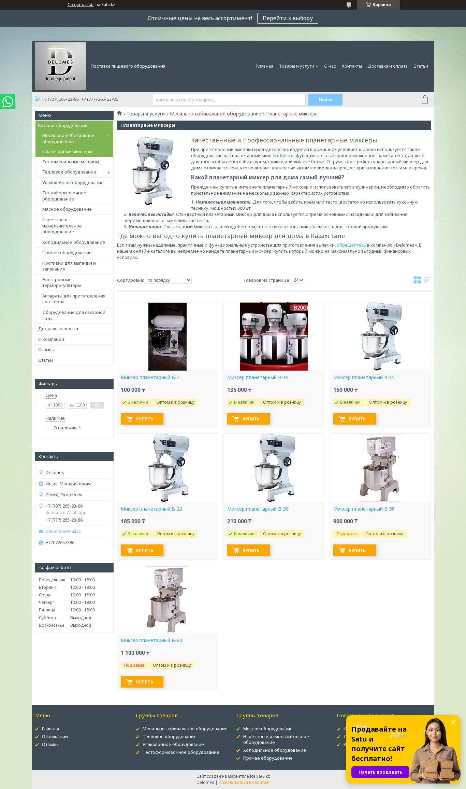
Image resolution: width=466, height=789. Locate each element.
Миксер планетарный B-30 (258, 509)
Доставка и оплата (388, 66)
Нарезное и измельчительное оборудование (62, 226)
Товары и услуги (296, 66)
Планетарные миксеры (67, 151)
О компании (51, 339)
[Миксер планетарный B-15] (380, 336)
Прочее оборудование (67, 252)
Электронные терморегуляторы (61, 282)
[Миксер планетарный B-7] (167, 336)
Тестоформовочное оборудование (64, 196)
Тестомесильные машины (70, 161)
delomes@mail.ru (64, 531)
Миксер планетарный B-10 (258, 377)
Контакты (352, 66)
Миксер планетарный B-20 (151, 509)
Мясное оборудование (67, 209)
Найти (325, 99)
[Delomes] (60, 66)
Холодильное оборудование (73, 242)
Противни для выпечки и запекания (69, 266)
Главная (264, 66)
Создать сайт (81, 4)
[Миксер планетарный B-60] (167, 599)
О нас (330, 66)
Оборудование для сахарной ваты (73, 315)
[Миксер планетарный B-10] (274, 336)
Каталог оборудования (62, 125)
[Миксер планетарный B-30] (274, 468)
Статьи (420, 66)
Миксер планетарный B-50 (364, 509)
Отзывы (46, 349)
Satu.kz (263, 776)
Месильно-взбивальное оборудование (68, 138)
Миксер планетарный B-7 (150, 377)
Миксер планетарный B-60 (151, 640)
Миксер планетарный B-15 (364, 377)
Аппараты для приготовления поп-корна (73, 299)
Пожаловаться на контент (244, 782)
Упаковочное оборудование (73, 182)
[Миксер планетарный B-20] (167, 468)
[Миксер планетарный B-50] (380, 468)
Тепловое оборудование (69, 172)
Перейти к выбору (288, 18)
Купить (288, 155)
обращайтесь (352, 245)
